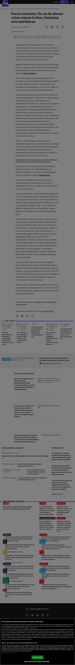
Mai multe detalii (33, 627)
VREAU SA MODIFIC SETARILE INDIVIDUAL (37, 661)
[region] (37, 642)
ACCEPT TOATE (37, 657)
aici (61, 634)
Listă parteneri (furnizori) (8, 652)
